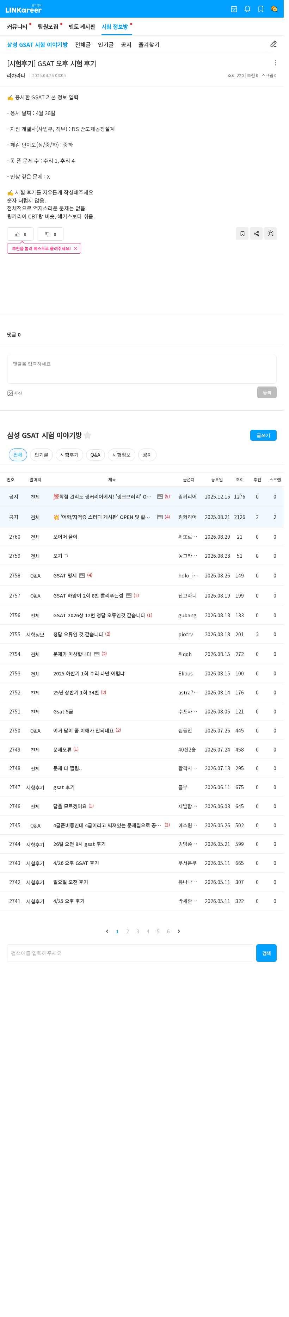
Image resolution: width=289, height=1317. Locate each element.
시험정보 (121, 454)
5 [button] (158, 931)
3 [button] (137, 931)
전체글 (83, 44)
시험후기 (69, 454)
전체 (18, 454)
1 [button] (117, 931)
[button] (107, 931)
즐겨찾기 (149, 44)
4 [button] (148, 931)
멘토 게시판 (82, 26)
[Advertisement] (142, 285)
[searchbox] (130, 953)
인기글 (106, 44)
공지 (126, 44)
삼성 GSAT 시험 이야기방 (37, 44)
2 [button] (127, 931)
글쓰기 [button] (263, 435)
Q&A (95, 455)
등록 (267, 392)
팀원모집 (48, 26)
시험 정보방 (115, 26)
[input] (141, 369)
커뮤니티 (17, 26)
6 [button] (168, 931)
